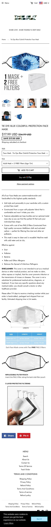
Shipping (5, 142)
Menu (7, 3)
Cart (35, 3)
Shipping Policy (26, 479)
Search (25, 456)
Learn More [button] (8, 523)
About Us (25, 459)
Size (3, 159)
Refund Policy (25, 485)
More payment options (25, 184)
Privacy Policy (25, 482)
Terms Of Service (25, 466)
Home (4, 39)
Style (3, 148)
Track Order (25, 469)
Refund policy (25, 495)
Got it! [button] (39, 519)
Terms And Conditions (25, 488)
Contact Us (25, 463)
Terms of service (25, 492)
